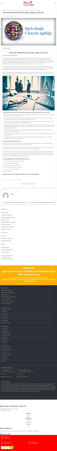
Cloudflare (28, 419)
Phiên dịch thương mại (6, 384)
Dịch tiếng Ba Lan (5, 330)
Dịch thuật (4, 10)
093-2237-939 (20, 374)
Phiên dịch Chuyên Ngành (6, 215)
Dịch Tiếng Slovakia (5, 347)
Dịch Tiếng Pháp (4, 320)
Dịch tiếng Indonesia (5, 309)
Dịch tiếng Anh (16, 388)
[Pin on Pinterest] (32, 184)
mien (15, 16)
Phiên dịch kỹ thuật (5, 219)
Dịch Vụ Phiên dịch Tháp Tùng (7, 226)
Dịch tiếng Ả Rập (24, 389)
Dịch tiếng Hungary (5, 307)
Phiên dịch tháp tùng (15, 384)
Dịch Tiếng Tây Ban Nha (6, 349)
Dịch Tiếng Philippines (6, 322)
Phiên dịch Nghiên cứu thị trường (8, 222)
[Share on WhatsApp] (23, 184)
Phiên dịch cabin (29, 385)
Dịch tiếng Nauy (7, 386)
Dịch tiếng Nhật (4, 318)
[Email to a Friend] (30, 184)
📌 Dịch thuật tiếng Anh (6, 257)
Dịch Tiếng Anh (4, 328)
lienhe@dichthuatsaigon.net (7, 376)
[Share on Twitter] (27, 184)
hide (9, 48)
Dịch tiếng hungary (39, 386)
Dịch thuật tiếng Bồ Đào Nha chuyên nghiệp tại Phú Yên (15, 202)
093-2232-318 (4, 374)
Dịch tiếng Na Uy (4, 316)
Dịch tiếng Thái (4, 352)
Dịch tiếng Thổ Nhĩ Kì (32, 389)
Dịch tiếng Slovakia (5, 391)
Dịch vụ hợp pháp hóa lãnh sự (7, 249)
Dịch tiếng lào (22, 386)
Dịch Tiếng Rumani (5, 345)
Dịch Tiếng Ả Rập (4, 326)
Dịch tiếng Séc (4, 358)
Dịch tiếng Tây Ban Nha (49, 389)
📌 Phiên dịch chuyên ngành (7, 259)
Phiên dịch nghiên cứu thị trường (38, 384)
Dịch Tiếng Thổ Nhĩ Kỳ (5, 354)
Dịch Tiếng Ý (3, 361)
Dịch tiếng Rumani (14, 391)
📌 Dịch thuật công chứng (6, 255)
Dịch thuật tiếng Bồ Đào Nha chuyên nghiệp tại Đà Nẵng (41, 202)
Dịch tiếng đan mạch (46, 388)
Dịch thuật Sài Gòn (28, 10)
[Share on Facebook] (25, 184)
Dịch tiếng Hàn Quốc (31, 388)
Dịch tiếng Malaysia (5, 313)
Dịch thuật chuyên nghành (11, 10)
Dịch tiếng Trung (4, 356)
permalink (4, 189)
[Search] (55, 3)
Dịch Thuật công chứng (8, 388)
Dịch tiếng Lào (4, 311)
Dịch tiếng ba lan (9, 389)
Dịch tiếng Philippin (38, 385)
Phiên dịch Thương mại (6, 229)
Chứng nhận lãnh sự (5, 252)
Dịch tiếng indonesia (30, 386)
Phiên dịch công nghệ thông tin (8, 385)
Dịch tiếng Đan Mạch (5, 335)
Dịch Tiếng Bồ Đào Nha (36, 10)
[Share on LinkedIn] (34, 184)
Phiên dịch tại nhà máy (26, 384)
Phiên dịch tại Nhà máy (6, 224)
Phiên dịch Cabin (4, 212)
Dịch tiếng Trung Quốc (35, 391)
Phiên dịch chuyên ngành (20, 385)
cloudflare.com (5, 409)
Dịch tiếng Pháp (45, 385)
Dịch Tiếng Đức (4, 337)
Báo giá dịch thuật (5, 247)
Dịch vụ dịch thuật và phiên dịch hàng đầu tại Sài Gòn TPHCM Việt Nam (28, 273)
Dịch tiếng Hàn (4, 341)
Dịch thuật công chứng (20, 10)
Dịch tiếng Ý (20, 391)
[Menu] (2, 3)
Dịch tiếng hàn (46, 386)
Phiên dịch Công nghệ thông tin (8, 217)
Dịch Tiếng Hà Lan (5, 339)
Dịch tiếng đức (39, 388)
